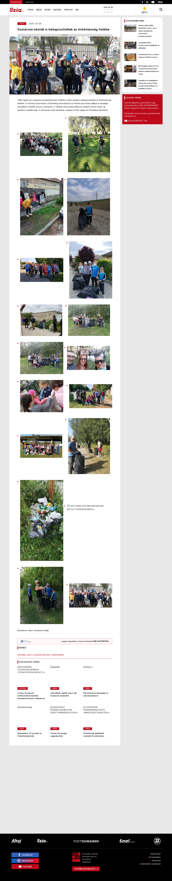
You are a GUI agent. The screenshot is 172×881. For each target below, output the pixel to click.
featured (21, 655)
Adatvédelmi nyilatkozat (150, 864)
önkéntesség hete (42, 655)
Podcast (68, 10)
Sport (47, 10)
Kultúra (57, 10)
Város (30, 10)
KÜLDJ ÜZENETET (135, 121)
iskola (30, 655)
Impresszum (156, 854)
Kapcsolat (29, 2)
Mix (77, 10)
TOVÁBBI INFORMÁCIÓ (84, 869)
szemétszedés (57, 655)
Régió (39, 10)
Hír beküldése (155, 857)
